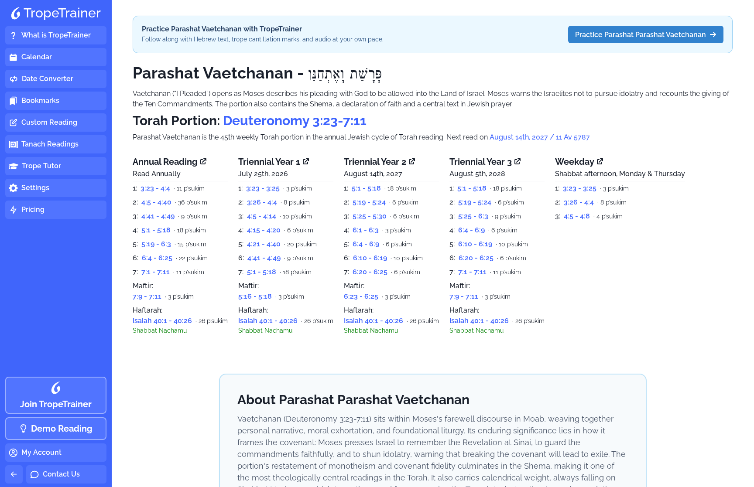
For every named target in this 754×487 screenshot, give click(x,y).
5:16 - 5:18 (255, 296)
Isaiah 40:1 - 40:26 (162, 321)
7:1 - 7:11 (155, 272)
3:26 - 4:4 (262, 202)
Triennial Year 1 (269, 162)
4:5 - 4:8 (577, 216)
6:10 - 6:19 (370, 258)
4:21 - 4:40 (264, 244)
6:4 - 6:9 (366, 244)
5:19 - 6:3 (156, 244)
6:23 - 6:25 (361, 296)
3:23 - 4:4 (155, 188)
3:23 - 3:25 (263, 188)
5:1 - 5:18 (156, 230)
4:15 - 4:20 (264, 230)
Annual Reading (165, 162)
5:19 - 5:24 (369, 202)
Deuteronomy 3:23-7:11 (295, 120)
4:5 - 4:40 (156, 202)
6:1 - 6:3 (366, 230)
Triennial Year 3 (480, 162)
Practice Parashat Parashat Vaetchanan (640, 35)
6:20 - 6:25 (370, 272)
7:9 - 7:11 (147, 296)
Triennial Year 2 (375, 162)
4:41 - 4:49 (158, 216)
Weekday (574, 162)
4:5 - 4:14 (261, 216)
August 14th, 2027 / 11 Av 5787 (540, 137)
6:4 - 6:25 (157, 258)
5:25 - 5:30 (370, 216)
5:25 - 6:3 (473, 216)
